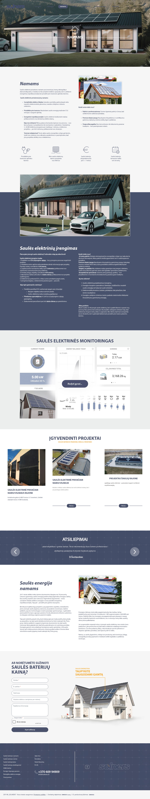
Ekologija (50, 6)
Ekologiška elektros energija (11, 774)
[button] (15, 551)
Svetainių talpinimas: (55, 795)
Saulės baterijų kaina (9, 762)
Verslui (74, 6)
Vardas (15, 680)
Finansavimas (101, 6)
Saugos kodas (18, 717)
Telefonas (16, 693)
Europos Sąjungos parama (11, 771)
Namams (63, 6)
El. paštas (16, 687)
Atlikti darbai (7, 768)
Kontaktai (115, 6)
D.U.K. (36, 765)
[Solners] (15, 6)
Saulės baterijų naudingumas (12, 765)
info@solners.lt (43, 775)
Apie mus (38, 6)
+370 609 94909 (48, 772)
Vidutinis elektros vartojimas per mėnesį (26, 699)
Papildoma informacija (20, 706)
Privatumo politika (40, 795)
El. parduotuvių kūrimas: (81, 795)
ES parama (86, 6)
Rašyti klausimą (39, 762)
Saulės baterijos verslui (10, 759)
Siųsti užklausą (30, 730)
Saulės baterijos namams (11, 756)
